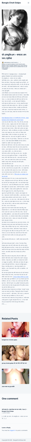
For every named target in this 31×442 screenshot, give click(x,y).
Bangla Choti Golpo (11, 3)
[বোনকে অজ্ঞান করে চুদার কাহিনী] (15, 376)
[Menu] (28, 2)
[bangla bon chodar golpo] (15, 329)
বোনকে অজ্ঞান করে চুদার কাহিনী (8, 386)
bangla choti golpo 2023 (18, 64)
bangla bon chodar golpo (9, 340)
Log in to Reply (6, 412)
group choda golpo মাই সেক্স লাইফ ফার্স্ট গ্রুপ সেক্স (14, 363)
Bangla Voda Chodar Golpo (9, 66)
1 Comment (5, 69)
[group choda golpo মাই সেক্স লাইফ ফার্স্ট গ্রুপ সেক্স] (15, 353)
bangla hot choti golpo (20, 65)
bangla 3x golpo (6, 64)
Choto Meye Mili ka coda (20, 277)
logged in (12, 430)
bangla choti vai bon (7, 65)
